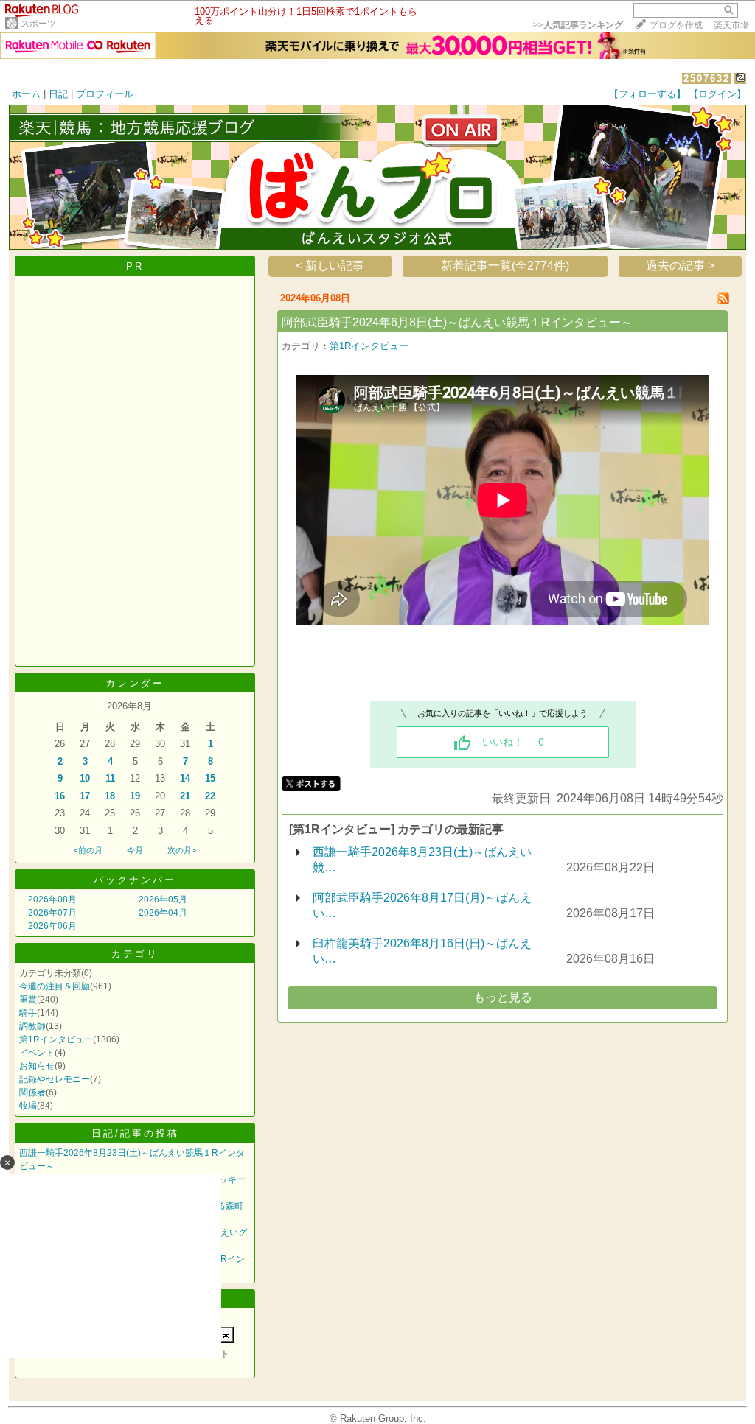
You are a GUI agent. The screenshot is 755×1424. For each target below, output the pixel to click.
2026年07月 (52, 913)
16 (60, 796)
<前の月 (88, 850)
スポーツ (38, 23)
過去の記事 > (680, 265)
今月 (135, 850)
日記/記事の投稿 (135, 1133)
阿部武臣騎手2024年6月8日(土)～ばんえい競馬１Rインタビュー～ (457, 322)
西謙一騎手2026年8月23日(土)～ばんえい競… (422, 860)
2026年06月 (52, 926)
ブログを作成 (676, 25)
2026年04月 (163, 913)
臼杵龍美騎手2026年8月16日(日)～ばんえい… (422, 951)
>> (578, 25)
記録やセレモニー (54, 1079)
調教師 (32, 1026)
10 (85, 778)
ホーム (26, 93)
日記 (58, 93)
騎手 (28, 1013)
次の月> (181, 850)
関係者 (32, 1092)
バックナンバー (135, 879)
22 (210, 796)
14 (185, 778)
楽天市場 (731, 25)
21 (185, 796)
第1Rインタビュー (56, 1039)
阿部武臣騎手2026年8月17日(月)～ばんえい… (422, 905)
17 (85, 796)
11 (110, 778)
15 (210, 778)
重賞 (28, 1000)
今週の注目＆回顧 (54, 986)
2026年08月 (52, 899)
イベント (37, 1053)
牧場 (28, 1106)
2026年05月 (163, 899)
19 (135, 796)
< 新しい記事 (330, 265)
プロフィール (104, 93)
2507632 (706, 78)
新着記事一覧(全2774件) (505, 265)
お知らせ (37, 1066)
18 (110, 796)
